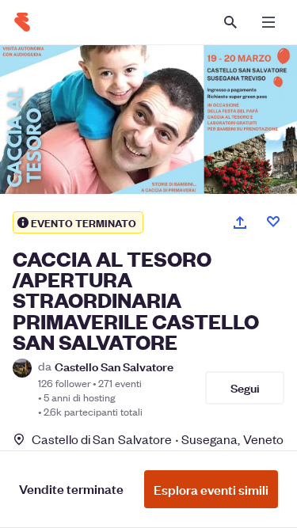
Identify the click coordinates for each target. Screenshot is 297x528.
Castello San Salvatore (114, 366)
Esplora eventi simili (211, 489)
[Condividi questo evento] (240, 222)
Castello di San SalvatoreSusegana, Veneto (158, 439)
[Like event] (273, 222)
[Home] (22, 22)
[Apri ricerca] (230, 22)
